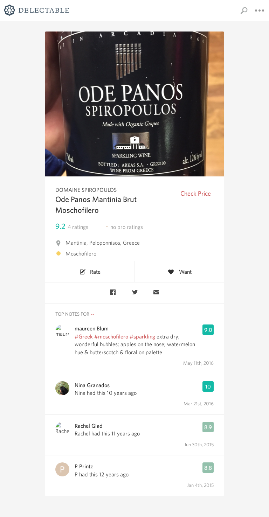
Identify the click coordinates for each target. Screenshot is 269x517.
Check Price (195, 193)
